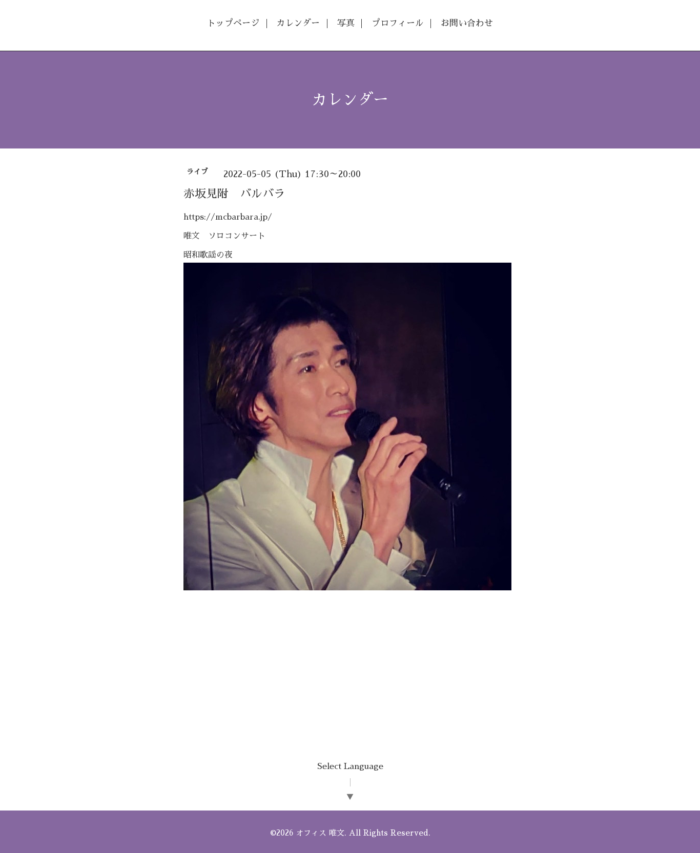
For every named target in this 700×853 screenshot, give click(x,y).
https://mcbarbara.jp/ (227, 217)
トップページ (233, 23)
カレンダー (298, 23)
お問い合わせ (467, 23)
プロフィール (398, 23)
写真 (346, 23)
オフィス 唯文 (320, 833)
